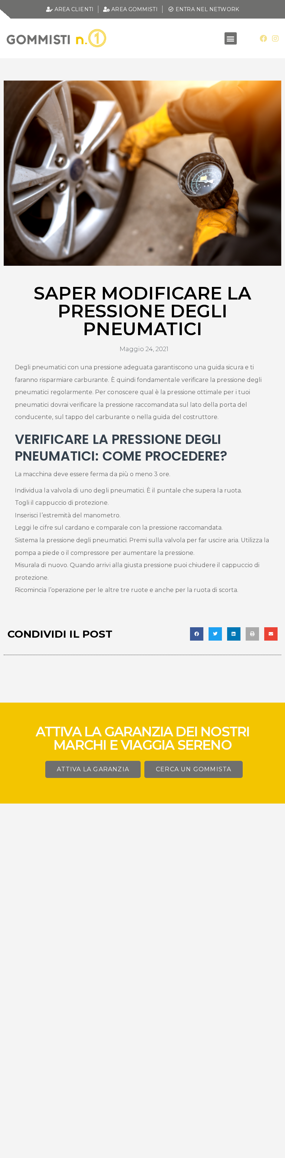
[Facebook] (263, 39)
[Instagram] (275, 39)
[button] (231, 38)
